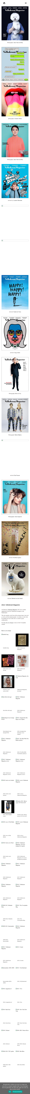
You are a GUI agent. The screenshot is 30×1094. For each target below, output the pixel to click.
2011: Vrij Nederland (21, 981)
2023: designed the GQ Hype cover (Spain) (21, 733)
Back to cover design (6, 630)
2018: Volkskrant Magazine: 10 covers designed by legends (22, 858)
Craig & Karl (17, 352)
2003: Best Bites (21, 1064)
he (4, 622)
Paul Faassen (17, 475)
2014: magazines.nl (7, 1002)
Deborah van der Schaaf (17, 598)
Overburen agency (17, 557)
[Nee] (28, 1088)
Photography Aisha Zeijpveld (15, 516)
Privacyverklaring (17, 1091)
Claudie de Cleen (17, 312)
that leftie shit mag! (7, 710)
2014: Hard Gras (7, 1023)
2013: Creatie (20, 960)
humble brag (6, 648)
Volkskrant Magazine (12, 609)
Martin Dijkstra (18, 435)
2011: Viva (19, 1002)
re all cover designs (9, 622)
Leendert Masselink (17, 200)
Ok (10, 1091)
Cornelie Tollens (18, 118)
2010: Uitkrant (6, 1043)
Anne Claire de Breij (18, 42)
